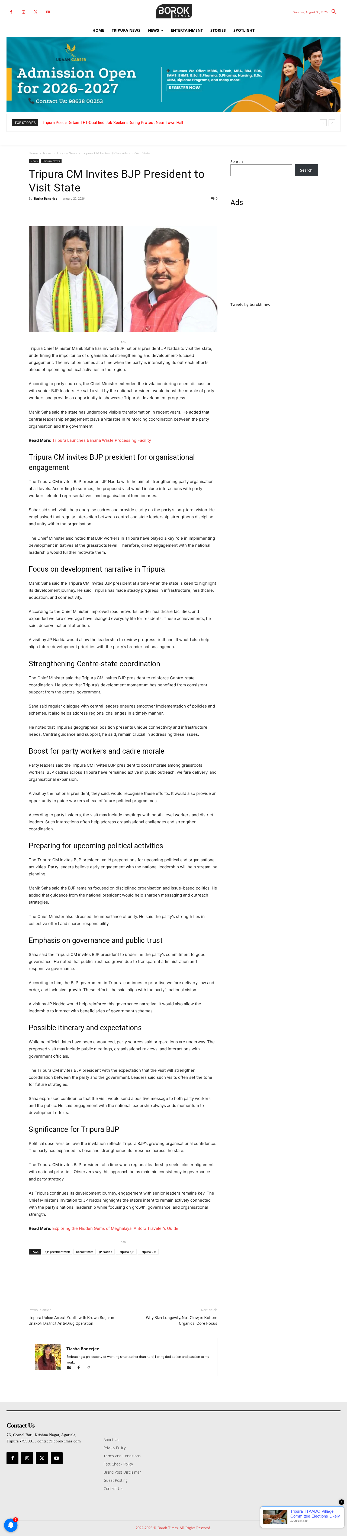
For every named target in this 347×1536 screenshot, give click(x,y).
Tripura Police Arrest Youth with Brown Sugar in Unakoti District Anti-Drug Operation (71, 1320)
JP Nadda (105, 1252)
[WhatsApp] (71, 210)
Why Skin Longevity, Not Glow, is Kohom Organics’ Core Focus (181, 1320)
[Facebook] (11, 12)
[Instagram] (23, 12)
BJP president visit (57, 1252)
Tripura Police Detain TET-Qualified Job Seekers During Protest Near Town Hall (112, 122)
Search (236, 161)
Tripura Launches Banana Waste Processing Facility (101, 440)
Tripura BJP (126, 1252)
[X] (35, 12)
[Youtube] (48, 12)
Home (33, 153)
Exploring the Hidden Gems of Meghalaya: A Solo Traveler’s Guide (115, 1228)
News (47, 153)
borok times (84, 1252)
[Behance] (71, 1368)
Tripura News (67, 153)
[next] (332, 122)
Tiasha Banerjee (45, 198)
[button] (333, 11)
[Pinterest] (59, 210)
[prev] (323, 122)
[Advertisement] (274, 257)
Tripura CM (148, 1252)
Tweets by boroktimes (250, 304)
